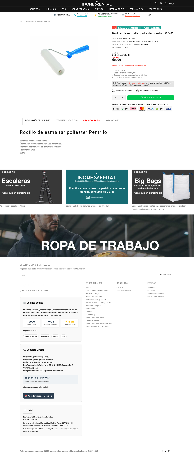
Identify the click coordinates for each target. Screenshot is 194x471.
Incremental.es (97, 3)
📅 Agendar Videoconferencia (38, 396)
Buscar (88, 287)
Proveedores (90, 309)
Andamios (45, 336)
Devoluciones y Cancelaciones (97, 327)
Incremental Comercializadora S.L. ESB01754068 (80, 451)
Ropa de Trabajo (31, 336)
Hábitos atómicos (92, 321)
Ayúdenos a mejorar (93, 306)
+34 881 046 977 (82, 15)
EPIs (63, 336)
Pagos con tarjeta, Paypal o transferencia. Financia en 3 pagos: (140, 104)
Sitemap (89, 312)
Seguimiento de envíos (155, 293)
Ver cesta (151, 287)
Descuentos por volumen (132, 15)
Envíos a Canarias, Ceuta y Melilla (98, 303)
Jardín (55, 336)
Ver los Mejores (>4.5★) (105, 16)
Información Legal (92, 293)
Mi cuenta (151, 290)
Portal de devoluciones (155, 296)
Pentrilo (125, 47)
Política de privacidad (94, 296)
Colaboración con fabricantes (97, 290)
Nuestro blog (90, 315)
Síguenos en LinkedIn (53, 370)
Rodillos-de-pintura (141, 44)
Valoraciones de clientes (95, 318)
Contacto (120, 287)
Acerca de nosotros (124, 290)
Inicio (21, 21)
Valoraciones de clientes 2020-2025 (99, 324)
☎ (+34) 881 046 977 (37, 377)
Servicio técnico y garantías (96, 300)
